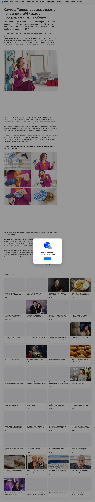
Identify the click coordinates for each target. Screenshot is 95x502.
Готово (47, 259)
